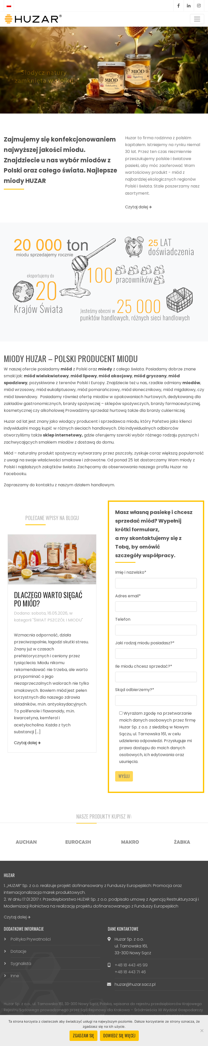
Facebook (179, 5)
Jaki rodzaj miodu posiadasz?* (145, 643)
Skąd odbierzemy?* (134, 690)
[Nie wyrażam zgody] (201, 1030)
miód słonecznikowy (141, 390)
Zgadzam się (83, 1036)
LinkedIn (189, 5)
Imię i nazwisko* (130, 572)
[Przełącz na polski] (9, 5)
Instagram (199, 5)
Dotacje (18, 951)
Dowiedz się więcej (119, 1036)
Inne (15, 976)
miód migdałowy (179, 390)
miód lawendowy (20, 397)
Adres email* (128, 596)
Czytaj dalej (137, 207)
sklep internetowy (62, 435)
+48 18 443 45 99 (131, 965)
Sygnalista (21, 963)
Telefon (122, 619)
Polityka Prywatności (31, 939)
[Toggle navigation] (197, 19)
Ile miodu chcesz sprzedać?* (143, 666)
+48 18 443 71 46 (130, 972)
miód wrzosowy (19, 390)
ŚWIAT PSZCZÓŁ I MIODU (58, 620)
